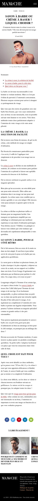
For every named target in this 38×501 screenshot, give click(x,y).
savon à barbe (27, 285)
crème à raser (8, 165)
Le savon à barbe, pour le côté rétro (18, 83)
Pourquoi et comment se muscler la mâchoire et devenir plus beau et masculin (14, 460)
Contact (22, 490)
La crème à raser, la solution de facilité (19, 80)
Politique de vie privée (26, 488)
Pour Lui (21, 11)
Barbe (16, 11)
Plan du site (30, 490)
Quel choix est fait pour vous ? (16, 86)
